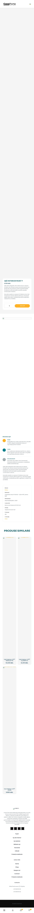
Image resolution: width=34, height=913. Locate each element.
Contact (17, 874)
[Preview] (14, 546)
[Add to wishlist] (14, 544)
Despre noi (17, 870)
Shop (17, 867)
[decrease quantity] (6, 305)
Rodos (6, 490)
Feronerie (17, 848)
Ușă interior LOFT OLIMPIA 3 (24, 660)
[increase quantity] (12, 305)
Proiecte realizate (17, 854)
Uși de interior (17, 838)
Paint (6, 519)
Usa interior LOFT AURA (9, 789)
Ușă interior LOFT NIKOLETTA (9, 660)
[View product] (14, 541)
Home (17, 864)
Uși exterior (17, 841)
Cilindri (17, 851)
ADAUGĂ (22, 306)
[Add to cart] (14, 539)
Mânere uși (17, 844)
